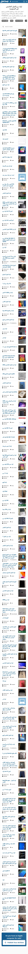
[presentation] (26, 20)
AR (26, 1)
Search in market (9, 26)
